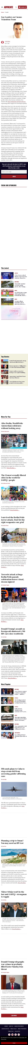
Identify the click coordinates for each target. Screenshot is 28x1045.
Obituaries (17, 732)
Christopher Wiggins (5, 585)
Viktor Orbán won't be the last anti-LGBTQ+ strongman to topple (14, 894)
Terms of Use (3, 1039)
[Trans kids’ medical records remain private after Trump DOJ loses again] (7, 284)
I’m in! (14, 176)
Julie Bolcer (8, 41)
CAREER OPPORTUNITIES (19, 1026)
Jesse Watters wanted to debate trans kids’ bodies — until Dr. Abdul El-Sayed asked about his (20, 694)
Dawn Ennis (4, 846)
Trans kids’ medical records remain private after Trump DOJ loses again (20, 286)
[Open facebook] (9, 1034)
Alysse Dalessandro (5, 431)
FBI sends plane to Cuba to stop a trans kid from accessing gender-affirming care (13, 772)
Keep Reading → (11, 468)
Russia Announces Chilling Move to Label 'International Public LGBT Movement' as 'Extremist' (17, 367)
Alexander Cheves (5, 525)
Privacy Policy (22, 1037)
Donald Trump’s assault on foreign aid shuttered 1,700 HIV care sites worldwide (13, 631)
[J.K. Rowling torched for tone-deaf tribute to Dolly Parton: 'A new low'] (7, 700)
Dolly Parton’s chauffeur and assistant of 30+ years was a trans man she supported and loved (20, 711)
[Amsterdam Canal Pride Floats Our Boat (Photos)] (4, 377)
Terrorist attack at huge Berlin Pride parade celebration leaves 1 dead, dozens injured (12, 578)
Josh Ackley (4, 900)
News (16, 290)
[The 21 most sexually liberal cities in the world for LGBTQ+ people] (14, 493)
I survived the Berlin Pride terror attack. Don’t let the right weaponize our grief (13, 520)
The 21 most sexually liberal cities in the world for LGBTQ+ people (13, 477)
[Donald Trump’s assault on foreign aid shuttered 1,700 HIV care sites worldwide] (14, 647)
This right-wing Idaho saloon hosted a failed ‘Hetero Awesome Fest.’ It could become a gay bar (20, 720)
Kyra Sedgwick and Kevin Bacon (16, 101)
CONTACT (6, 1026)
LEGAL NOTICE (17, 1031)
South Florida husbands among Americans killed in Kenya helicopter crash (17, 362)
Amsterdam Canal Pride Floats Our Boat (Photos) (17, 377)
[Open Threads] (15, 1034)
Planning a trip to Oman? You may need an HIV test (12, 841)
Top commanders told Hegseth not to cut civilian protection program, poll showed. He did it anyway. (21, 729)
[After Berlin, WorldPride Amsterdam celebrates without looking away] (14, 441)
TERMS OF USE (10, 1031)
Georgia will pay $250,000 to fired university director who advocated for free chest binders (20, 304)
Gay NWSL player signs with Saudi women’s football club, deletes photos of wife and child (21, 295)
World (6, 12)
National (17, 281)
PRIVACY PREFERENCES (22, 1028)
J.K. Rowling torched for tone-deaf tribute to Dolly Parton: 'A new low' (21, 702)
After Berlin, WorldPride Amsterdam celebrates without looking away (12, 426)
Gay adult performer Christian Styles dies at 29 (21, 736)
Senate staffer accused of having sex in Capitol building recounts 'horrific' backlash (17, 372)
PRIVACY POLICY (13, 1028)
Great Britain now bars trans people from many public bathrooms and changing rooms (18, 383)
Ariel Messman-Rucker (6, 483)
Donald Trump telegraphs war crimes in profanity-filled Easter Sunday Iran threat (12, 965)
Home (2, 12)
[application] (14, 312)
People (16, 698)
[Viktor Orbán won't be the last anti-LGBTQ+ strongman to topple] (14, 910)
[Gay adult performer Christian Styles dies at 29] (7, 735)
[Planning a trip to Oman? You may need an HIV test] (14, 856)
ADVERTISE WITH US (5, 1028)
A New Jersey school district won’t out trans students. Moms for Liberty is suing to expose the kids (21, 278)
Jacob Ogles (4, 637)
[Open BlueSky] (12, 1034)
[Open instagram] (19, 1034)
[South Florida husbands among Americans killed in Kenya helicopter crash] (4, 361)
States (16, 273)
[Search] (16, 7)
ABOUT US (11, 1026)
